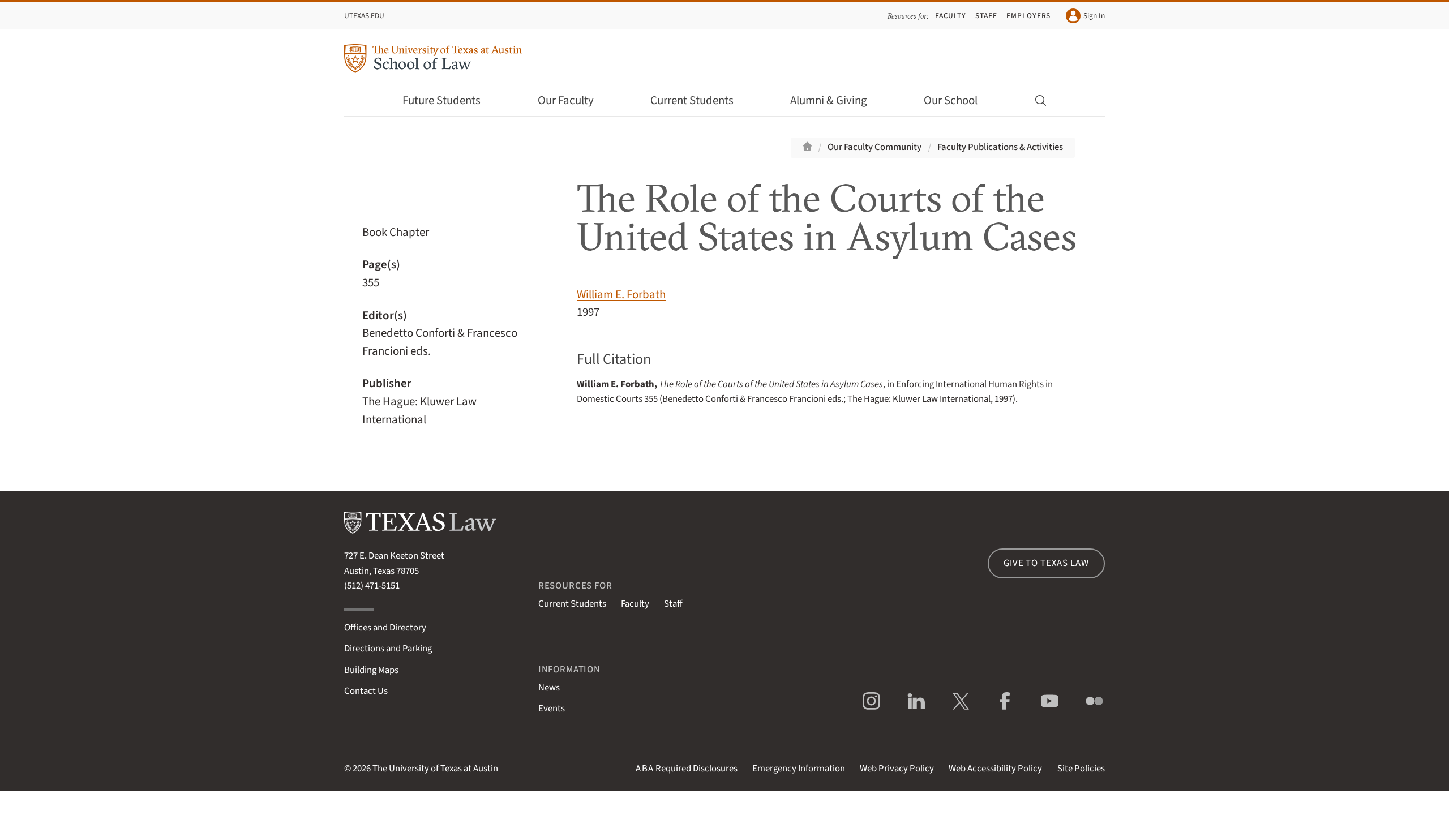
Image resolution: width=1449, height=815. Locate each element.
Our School (951, 100)
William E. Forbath (621, 294)
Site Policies (1081, 768)
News (549, 687)
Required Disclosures (687, 768)
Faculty (951, 15)
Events (551, 708)
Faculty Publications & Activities (1000, 147)
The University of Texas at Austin (435, 768)
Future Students (441, 100)
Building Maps (371, 670)
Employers (1028, 15)
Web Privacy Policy (897, 768)
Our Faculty (566, 100)
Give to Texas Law (1046, 563)
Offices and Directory (385, 627)
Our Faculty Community (874, 147)
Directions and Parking (388, 648)
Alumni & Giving (828, 100)
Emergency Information (798, 768)
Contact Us (366, 691)
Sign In (1094, 15)
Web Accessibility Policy (995, 768)
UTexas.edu (364, 15)
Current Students (692, 100)
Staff (986, 15)
